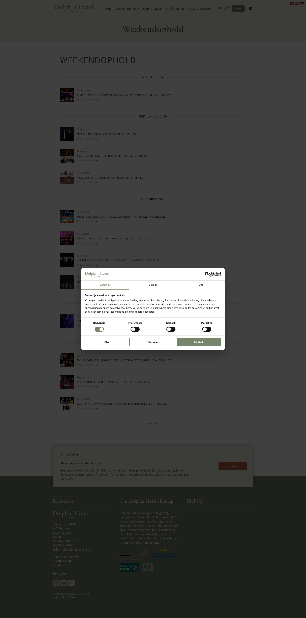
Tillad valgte (153, 342)
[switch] (135, 329)
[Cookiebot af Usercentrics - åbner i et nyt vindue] (207, 274)
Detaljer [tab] (153, 284)
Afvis (107, 342)
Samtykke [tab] (105, 284)
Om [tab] (201, 284)
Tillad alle (199, 342)
